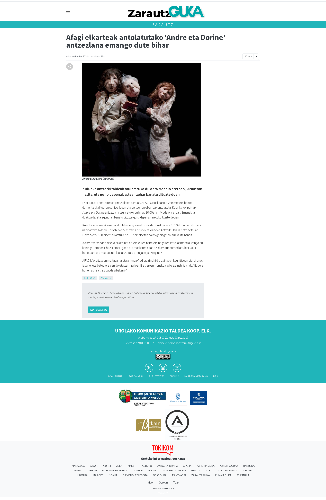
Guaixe (195, 470)
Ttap (176, 482)
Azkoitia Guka (229, 465)
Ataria (187, 465)
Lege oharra (135, 376)
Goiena (152, 470)
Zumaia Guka (223, 475)
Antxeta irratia (167, 465)
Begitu (78, 470)
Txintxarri (179, 475)
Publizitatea (156, 376)
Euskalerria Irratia (115, 470)
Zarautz (163, 24)
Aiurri (107, 465)
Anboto (147, 465)
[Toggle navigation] (68, 11)
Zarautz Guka (200, 475)
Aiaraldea (78, 465)
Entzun (248, 56)
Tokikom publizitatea (163, 488)
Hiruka (247, 470)
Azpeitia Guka (205, 465)
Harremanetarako (196, 376)
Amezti (132, 465)
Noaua (113, 475)
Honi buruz (115, 376)
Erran (93, 470)
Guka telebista (227, 470)
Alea (119, 465)
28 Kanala (243, 475)
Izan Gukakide (98, 309)
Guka (209, 470)
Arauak (174, 376)
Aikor (93, 465)
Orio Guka (159, 475)
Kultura (89, 278)
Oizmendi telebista (135, 475)
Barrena (249, 465)
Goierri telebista (174, 470)
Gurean (163, 482)
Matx (150, 482)
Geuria (138, 470)
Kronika (82, 475)
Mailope (98, 475)
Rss (215, 376)
